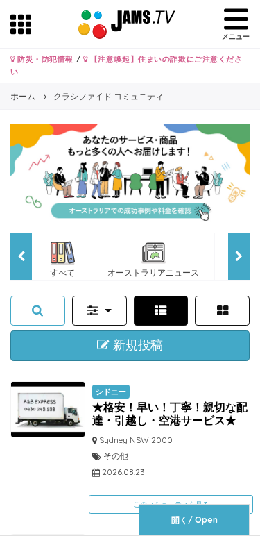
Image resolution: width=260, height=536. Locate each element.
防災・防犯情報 (44, 59)
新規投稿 (136, 345)
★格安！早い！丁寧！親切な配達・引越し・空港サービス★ (170, 413)
